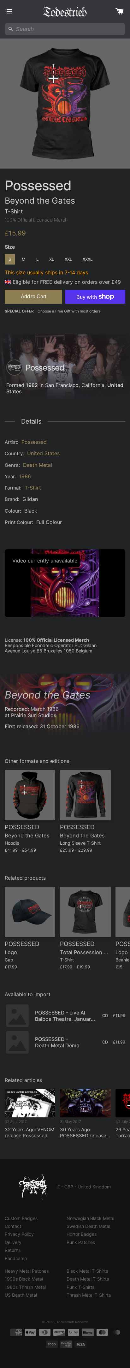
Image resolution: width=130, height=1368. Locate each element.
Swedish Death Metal (88, 1226)
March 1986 (45, 709)
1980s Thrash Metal (25, 1287)
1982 (32, 385)
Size (10, 247)
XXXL (87, 259)
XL (51, 259)
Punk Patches (81, 1242)
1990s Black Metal (24, 1279)
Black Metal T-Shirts (87, 1271)
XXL (68, 259)
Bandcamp (16, 1258)
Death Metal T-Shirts (88, 1279)
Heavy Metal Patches (27, 1271)
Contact (13, 1226)
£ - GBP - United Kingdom (84, 1186)
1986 (25, 476)
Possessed (34, 442)
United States (43, 453)
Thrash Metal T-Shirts (89, 1295)
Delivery (13, 1242)
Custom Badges (21, 1218)
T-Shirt (33, 488)
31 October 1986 (60, 726)
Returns (13, 1250)
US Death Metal (21, 1295)
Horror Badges (82, 1234)
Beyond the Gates (48, 695)
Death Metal (37, 465)
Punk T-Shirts (80, 1287)
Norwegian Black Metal (90, 1218)
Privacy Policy (19, 1234)
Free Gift (62, 311)
